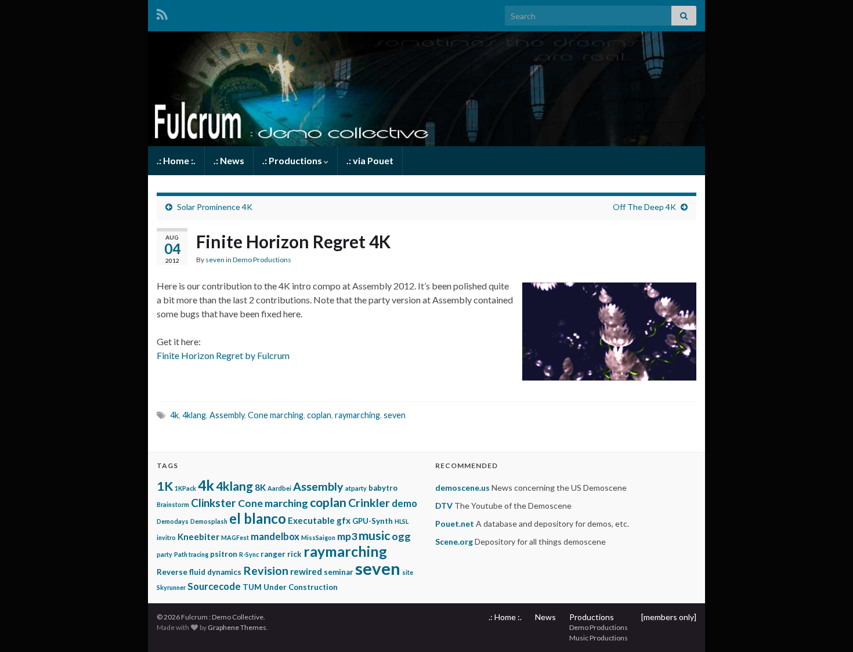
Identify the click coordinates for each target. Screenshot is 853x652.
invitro (166, 537)
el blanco (257, 518)
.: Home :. (176, 160)
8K (260, 487)
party (164, 554)
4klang (194, 415)
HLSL (402, 521)
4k (174, 415)
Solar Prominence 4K (214, 207)
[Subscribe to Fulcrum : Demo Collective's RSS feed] (162, 12)
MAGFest (235, 537)
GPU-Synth (372, 521)
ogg (401, 536)
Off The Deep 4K (644, 207)
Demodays (173, 521)
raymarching (357, 415)
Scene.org (454, 541)
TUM (252, 587)
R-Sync (249, 554)
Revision (265, 570)
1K (165, 486)
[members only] (668, 617)
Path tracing (191, 554)
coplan (319, 415)
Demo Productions (262, 259)
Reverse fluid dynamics (199, 572)
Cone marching (275, 415)
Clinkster (213, 502)
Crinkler (369, 502)
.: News (229, 160)
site (407, 572)
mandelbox (275, 536)
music (374, 535)
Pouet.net (454, 523)
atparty (356, 488)
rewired (306, 571)
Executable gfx (319, 520)
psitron (223, 554)
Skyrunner (171, 587)
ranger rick (281, 554)
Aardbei (279, 488)
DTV (444, 505)
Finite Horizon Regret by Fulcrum (223, 355)
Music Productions (598, 637)
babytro (382, 487)
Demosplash (208, 521)
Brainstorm (173, 504)
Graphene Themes (237, 627)
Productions (591, 617)
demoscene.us (462, 487)
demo (404, 503)
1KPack (185, 488)
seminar (338, 572)
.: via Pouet (369, 160)
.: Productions (293, 160)
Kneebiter (198, 536)
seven (215, 259)
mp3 (347, 536)
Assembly (226, 415)
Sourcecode (214, 586)
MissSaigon (318, 537)
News (545, 617)
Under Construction (300, 587)
